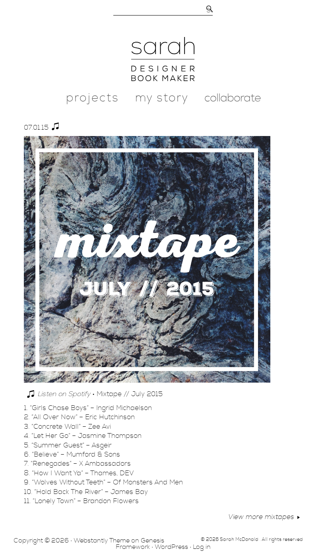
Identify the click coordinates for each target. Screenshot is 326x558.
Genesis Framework (140, 544)
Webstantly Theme (102, 540)
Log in (202, 547)
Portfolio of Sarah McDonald (163, 59)
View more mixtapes (261, 517)
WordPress (171, 547)
